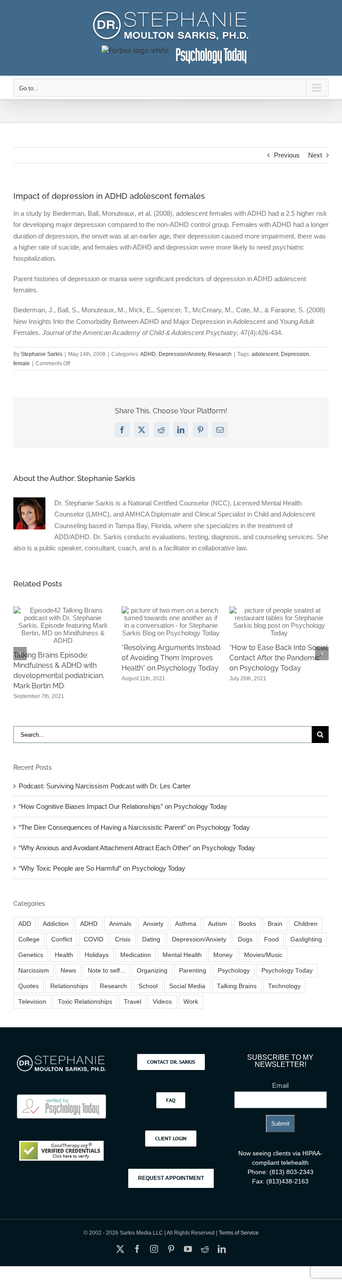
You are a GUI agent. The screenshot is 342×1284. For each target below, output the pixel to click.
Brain (275, 924)
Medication (135, 955)
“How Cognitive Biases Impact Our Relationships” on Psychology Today (123, 806)
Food (271, 939)
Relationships (69, 986)
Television (32, 1001)
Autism (217, 924)
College (29, 939)
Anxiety (153, 924)
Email (280, 1085)
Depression (295, 354)
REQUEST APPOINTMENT (171, 1178)
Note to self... (106, 970)
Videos (162, 1001)
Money (222, 955)
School (148, 986)
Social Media (187, 986)
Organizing (152, 970)
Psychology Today (287, 970)
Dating (151, 939)
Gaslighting (306, 939)
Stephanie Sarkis (41, 354)
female (21, 363)
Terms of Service (239, 1233)
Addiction (56, 924)
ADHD (148, 354)
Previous (287, 155)
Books (247, 924)
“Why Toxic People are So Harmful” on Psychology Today (102, 868)
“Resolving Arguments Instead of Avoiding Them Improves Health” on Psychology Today (171, 657)
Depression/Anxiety (182, 354)
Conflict (61, 939)
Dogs (245, 939)
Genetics (30, 955)
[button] (20, 653)
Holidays (97, 955)
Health (64, 955)
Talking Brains (236, 986)
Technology (284, 986)
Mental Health (182, 955)
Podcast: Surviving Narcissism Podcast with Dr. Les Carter (105, 786)
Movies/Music (263, 955)
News (68, 970)
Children (306, 924)
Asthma (185, 924)
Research (220, 354)
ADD (24, 924)
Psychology (234, 970)
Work (190, 1001)
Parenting (192, 970)
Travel (132, 1001)
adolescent (265, 354)
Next (315, 155)
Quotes (28, 986)
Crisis (122, 939)
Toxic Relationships (85, 1001)
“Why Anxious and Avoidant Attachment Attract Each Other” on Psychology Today (137, 848)
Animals (120, 924)
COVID (93, 939)
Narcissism (33, 970)
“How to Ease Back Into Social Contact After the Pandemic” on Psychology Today (278, 657)
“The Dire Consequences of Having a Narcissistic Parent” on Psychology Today (134, 827)
